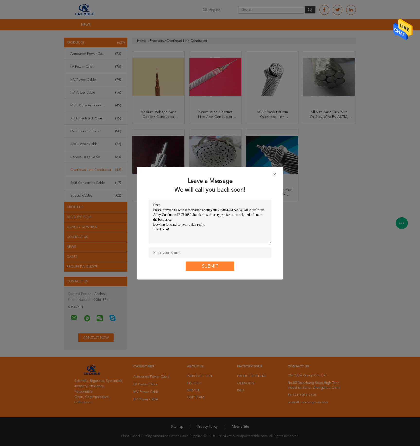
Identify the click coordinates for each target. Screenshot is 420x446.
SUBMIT (210, 266)
